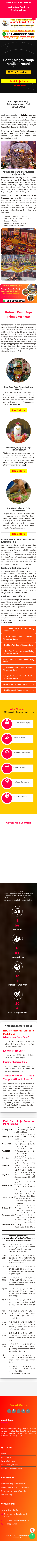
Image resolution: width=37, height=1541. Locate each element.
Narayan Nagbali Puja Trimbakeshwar (15, 1487)
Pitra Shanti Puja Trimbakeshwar (13, 1484)
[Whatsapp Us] (32, 1536)
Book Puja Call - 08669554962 (18, 81)
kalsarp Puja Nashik (8, 1461)
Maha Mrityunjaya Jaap (9, 1465)
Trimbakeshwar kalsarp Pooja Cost (14, 1491)
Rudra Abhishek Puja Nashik (11, 1468)
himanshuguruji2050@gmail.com (13, 1520)
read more (18, 410)
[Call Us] (32, 1530)
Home (3, 1454)
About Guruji (6, 1457)
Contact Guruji (6, 1495)
